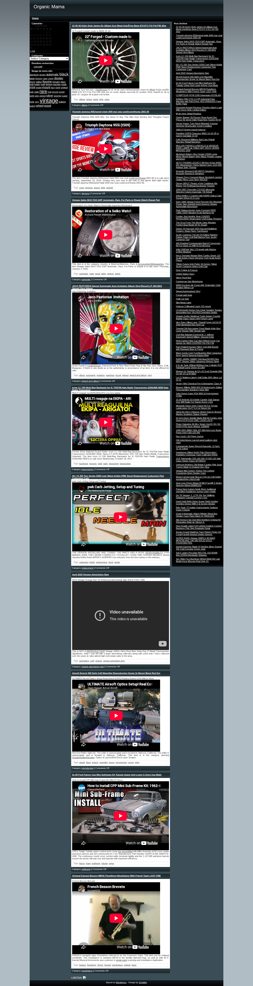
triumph (109, 188)
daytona (89, 188)
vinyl (150, 375)
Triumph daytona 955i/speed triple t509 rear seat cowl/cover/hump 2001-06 (110, 111)
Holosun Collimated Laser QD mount (193, 306)
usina (107, 99)
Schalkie (143, 982)
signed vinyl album (138, 375)
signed (42, 96)
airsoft (82, 762)
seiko (103, 274)
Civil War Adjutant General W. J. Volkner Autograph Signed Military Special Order (195, 335)
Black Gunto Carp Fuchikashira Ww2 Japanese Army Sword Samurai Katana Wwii (199, 354)
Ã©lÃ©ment (101, 90)
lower (88, 863)
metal (95, 99)
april (92, 661)
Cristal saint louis (184, 295)
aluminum (34, 75)
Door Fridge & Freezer (187, 270)
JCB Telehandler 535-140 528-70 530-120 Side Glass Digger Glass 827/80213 (198, 459)
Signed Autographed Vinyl (188, 291)
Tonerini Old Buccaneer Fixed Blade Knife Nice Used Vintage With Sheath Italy (198, 329)
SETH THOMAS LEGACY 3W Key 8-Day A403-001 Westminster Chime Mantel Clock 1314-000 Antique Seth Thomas (199, 165)
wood (47, 105)
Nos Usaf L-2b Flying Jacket (189, 436)
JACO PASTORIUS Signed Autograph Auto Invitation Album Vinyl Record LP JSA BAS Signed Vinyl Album (196, 50)
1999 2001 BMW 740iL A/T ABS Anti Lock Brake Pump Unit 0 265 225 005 (198, 431)
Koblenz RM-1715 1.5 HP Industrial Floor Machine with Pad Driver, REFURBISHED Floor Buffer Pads (198, 101)
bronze (38, 78)
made (64, 84)
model (39, 87)
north (57, 87)
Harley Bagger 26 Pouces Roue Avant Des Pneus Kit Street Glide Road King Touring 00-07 (198, 118)
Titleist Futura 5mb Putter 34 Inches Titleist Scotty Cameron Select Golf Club (196, 265)
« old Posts (76, 977)
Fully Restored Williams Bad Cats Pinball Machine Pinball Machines (195, 140)
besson (82, 965)
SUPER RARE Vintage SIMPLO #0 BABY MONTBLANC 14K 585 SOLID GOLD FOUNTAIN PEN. (195, 540)
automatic (52, 74)
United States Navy (185, 274)
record (55, 92)
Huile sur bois (182, 299)
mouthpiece (117, 965)
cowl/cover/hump (137, 178)
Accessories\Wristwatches (151, 264)
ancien (42, 75)
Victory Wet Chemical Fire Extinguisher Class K (198, 383)
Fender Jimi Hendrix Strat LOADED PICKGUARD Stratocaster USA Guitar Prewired (199, 217)
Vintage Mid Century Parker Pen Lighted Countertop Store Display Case (195, 472)
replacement (101, 562)
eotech (95, 762)
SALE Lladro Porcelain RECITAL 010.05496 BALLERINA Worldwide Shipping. (196, 554)
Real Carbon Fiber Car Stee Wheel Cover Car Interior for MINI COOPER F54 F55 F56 (198, 342)
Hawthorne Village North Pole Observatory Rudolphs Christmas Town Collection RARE (197, 453)
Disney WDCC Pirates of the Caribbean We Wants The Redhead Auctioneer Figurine (196, 184)
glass (63, 82)
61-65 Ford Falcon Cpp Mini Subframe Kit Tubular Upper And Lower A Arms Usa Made (116, 775)
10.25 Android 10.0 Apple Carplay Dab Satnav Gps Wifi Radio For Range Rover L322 (197, 400)
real (49, 92)
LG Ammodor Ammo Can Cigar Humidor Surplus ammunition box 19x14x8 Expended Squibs (199, 311)
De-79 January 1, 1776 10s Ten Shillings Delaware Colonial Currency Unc (195, 496)
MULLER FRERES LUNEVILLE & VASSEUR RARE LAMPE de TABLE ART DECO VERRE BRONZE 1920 (197, 148)
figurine (47, 81)
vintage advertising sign (114, 661)
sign (37, 96)
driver (32, 82)
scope (62, 92)
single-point (121, 960)
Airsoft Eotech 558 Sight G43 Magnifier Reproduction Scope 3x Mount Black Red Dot (116, 673)
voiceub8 (38, 66)
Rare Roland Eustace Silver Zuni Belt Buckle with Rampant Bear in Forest (197, 348)
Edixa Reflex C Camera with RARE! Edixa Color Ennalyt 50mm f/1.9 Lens (199, 196)
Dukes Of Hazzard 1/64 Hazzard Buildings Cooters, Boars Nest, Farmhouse (196, 229)
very (37, 102)
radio (36, 92)
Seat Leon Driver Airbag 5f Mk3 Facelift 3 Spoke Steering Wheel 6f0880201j (199, 484)
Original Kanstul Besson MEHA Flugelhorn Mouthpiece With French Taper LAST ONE (116, 876)
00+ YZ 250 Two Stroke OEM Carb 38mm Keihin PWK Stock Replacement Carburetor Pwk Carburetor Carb (199, 67)
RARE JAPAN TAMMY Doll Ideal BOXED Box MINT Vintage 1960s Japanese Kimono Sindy (197, 360)
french (100, 965)
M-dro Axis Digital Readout (188, 113)
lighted (49, 84)
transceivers (125, 463)
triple (103, 188)
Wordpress (121, 982)
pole (32, 92)
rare (43, 91)
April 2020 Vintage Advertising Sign (90, 574)
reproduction (121, 762)
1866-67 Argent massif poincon (191, 129)
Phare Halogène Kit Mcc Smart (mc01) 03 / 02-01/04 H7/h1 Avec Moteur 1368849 (198, 425)
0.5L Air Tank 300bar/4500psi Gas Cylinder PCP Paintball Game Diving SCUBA (199, 366)
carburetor (83, 562)
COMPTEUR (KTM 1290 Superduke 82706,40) (198, 95)
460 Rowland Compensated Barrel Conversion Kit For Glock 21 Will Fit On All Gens (198, 244)
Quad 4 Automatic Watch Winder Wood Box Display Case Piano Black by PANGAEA (196, 514)
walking (62, 102)
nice (53, 87)
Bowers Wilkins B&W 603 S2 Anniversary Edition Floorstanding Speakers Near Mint (199, 388)
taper (134, 965)
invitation (101, 375)
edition (39, 82)
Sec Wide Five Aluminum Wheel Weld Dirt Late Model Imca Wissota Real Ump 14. (198, 560)
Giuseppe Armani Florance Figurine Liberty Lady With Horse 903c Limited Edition (199, 108)
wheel (39, 105)
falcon (82, 863)
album (82, 375)
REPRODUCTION (95, 651)
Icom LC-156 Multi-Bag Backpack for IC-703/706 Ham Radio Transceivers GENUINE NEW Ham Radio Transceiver (197, 58)
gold (32, 84)
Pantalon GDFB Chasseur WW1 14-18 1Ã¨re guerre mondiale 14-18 (197, 134)
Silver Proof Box (183, 277)
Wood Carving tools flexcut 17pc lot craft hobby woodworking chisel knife (198, 478)
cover (51, 78)
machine (57, 84)
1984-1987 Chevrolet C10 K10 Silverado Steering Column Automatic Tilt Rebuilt (195, 190)
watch (32, 106)
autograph (90, 375)
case (45, 78)
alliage (82, 99)
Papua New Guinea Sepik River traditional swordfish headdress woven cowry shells (196, 490)
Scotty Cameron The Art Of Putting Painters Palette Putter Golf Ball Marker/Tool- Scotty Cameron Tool (197, 237)
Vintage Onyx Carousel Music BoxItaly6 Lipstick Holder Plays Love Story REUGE (199, 178)
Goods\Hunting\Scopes (83, 757)
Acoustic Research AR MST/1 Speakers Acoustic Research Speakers (195, 172)
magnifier (103, 762)
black (64, 74)
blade (32, 78)
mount (46, 87)
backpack (83, 463)
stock (111, 562)
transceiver (114, 463)
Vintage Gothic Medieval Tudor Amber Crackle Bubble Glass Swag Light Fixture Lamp (198, 317)
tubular (104, 863)
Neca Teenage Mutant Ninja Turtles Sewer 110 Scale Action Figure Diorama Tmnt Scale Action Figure (198, 257)
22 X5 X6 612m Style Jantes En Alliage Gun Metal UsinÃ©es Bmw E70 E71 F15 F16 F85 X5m (119, 26)
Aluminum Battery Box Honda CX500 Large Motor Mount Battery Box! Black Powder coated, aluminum (199, 156)
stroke (117, 562)
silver (49, 95)
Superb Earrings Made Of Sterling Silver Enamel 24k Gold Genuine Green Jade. (199, 547)
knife (43, 84)
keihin (92, 562)
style (101, 99)
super (65, 96)
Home (35, 18)
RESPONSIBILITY (154, 552)
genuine (56, 82)
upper (111, 863)
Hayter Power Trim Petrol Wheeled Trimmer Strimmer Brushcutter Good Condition (197, 124)
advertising (84, 661)
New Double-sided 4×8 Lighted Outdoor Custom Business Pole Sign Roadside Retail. (199, 527)
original (64, 87)
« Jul (32, 51)
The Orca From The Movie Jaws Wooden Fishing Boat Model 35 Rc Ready (196, 223)
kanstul (107, 965)
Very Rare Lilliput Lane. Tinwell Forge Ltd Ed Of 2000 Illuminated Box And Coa (198, 323)
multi (100, 463)
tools (32, 102)
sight (32, 96)
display (58, 78)
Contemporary (94, 365)
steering (57, 96)
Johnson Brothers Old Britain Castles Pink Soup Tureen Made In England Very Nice (199, 465)
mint (32, 87)
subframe (96, 863)
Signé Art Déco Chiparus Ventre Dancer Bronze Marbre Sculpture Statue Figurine (198, 413)
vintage (49, 100)
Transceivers (162, 456)
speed (97, 188)
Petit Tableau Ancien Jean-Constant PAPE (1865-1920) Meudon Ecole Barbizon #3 (196, 211)
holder (37, 84)
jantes (89, 99)
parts (91, 274)
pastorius (110, 375)
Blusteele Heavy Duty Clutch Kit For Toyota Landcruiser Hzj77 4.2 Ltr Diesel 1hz (196, 407)
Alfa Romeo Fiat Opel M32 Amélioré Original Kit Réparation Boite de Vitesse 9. (198, 521)
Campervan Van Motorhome (189, 281)
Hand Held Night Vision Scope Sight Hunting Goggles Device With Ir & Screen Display (197, 502)
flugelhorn (91, 965)
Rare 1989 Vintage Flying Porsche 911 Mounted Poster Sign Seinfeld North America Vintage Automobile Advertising (199, 204)
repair (97, 274)
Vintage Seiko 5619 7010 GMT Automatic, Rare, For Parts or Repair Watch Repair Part (116, 200)
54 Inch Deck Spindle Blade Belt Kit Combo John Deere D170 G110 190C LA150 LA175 (199, 419)
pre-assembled (125, 851)
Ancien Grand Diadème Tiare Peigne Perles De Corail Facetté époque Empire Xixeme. (198, 533)
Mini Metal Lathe (183, 302)
